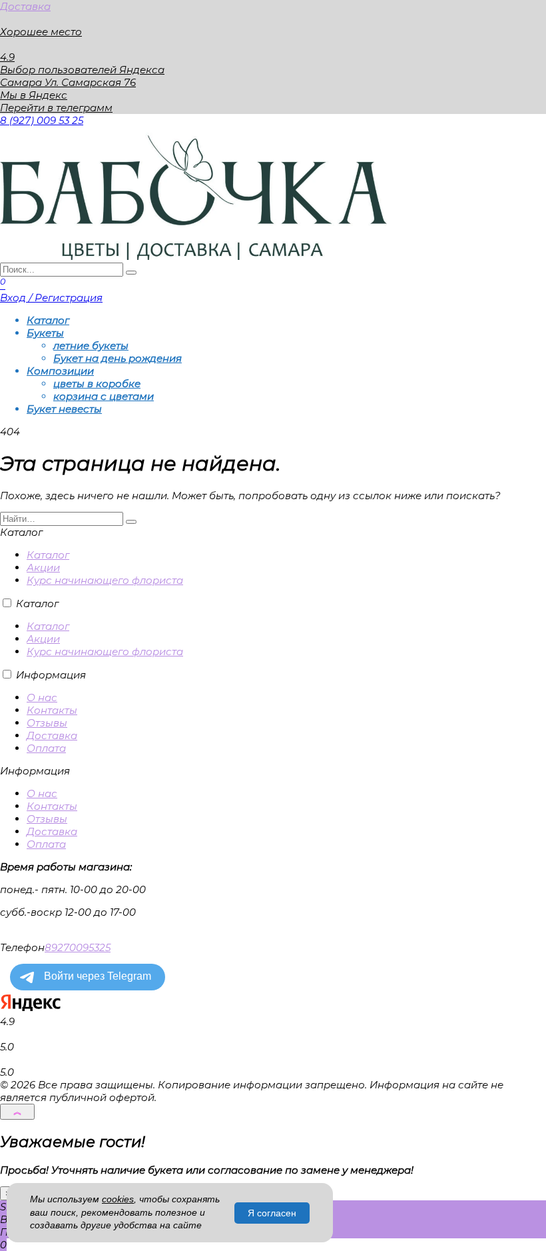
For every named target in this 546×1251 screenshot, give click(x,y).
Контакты (52, 710)
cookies (118, 1199)
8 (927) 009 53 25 (41, 120)
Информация (51, 674)
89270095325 (78, 947)
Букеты (45, 333)
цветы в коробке (96, 383)
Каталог (48, 320)
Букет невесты (64, 409)
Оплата (46, 748)
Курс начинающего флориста (105, 580)
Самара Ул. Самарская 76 (68, 82)
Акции (43, 567)
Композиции (60, 371)
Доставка (25, 6)
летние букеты (91, 345)
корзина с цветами (103, 396)
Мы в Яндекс (33, 95)
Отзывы (47, 722)
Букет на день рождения (117, 358)
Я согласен (272, 1213)
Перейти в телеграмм (56, 107)
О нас (42, 697)
